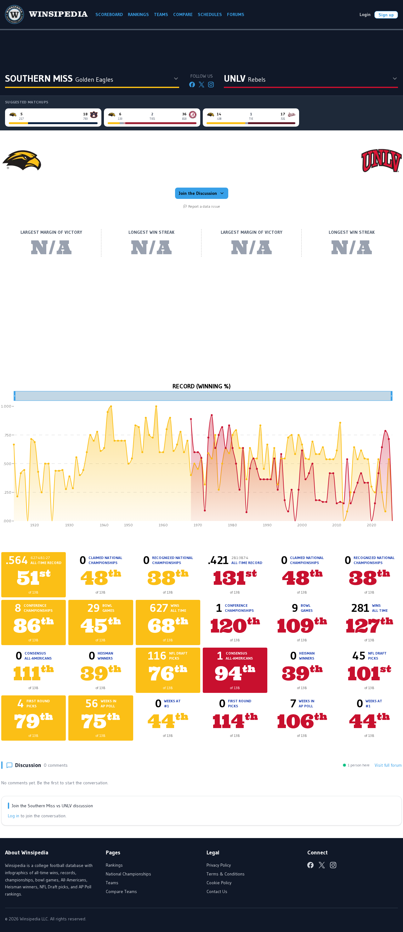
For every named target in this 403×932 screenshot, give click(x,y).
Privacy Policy (219, 865)
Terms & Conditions (226, 874)
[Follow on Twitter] (201, 84)
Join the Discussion (198, 193)
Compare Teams (121, 891)
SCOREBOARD (109, 14)
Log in (13, 816)
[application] (201, 461)
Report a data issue (204, 206)
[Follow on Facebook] (192, 84)
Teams (112, 882)
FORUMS (235, 14)
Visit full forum (388, 765)
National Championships (128, 874)
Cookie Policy (219, 882)
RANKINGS (138, 14)
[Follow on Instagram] (211, 84)
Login (365, 14)
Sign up (386, 15)
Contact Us (217, 891)
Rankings (114, 865)
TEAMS (161, 14)
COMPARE (183, 14)
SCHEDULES (210, 14)
